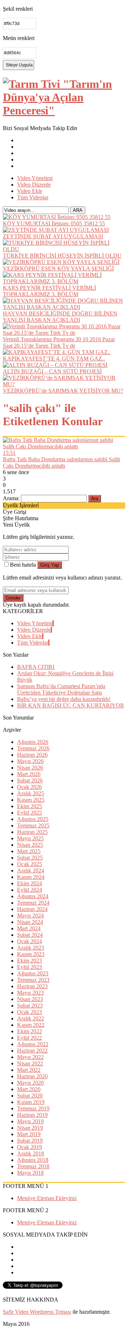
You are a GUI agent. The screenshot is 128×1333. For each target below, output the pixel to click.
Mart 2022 (29, 1070)
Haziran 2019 (32, 1115)
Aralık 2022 (30, 1018)
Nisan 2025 (30, 845)
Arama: (11, 498)
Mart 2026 (29, 774)
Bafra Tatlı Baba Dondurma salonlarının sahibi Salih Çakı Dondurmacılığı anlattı (61, 462)
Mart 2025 (29, 851)
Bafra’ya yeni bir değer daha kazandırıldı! (64, 699)
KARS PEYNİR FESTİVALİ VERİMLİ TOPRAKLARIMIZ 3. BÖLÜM (49, 291)
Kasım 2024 (30, 877)
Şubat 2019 (30, 1141)
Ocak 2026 (29, 787)
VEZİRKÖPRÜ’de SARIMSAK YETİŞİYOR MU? (63, 391)
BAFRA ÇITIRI (35, 667)
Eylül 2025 (29, 813)
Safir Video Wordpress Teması (37, 1312)
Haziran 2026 (32, 755)
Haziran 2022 (32, 1051)
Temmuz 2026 (33, 748)
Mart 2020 (29, 1089)
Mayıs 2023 (30, 993)
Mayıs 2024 (30, 915)
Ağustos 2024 (32, 896)
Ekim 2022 (29, 1031)
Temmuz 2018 (33, 1166)
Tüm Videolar (32, 197)
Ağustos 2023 (32, 973)
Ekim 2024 (29, 883)
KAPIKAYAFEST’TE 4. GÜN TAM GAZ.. (54, 358)
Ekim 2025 (29, 806)
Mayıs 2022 (30, 1057)
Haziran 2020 (32, 1076)
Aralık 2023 (30, 948)
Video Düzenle (34, 184)
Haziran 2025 (32, 832)
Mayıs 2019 (30, 1121)
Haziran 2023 (32, 986)
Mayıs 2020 (30, 1083)
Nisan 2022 (30, 1063)
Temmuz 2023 (33, 980)
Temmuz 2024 (33, 903)
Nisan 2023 (30, 999)
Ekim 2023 (29, 961)
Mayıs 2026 (30, 761)
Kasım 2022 (30, 1025)
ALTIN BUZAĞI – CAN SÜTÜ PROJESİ (52, 371)
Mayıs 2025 (30, 838)
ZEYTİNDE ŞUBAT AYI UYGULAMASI (53, 236)
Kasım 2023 (30, 954)
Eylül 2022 (29, 1038)
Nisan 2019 (30, 1128)
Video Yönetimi (35, 178)
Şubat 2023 (30, 1006)
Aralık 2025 (30, 793)
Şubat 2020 (30, 1096)
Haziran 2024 (32, 909)
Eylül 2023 (29, 967)
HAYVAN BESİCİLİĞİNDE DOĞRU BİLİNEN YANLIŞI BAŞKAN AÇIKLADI (60, 316)
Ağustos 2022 (32, 1044)
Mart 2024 (29, 928)
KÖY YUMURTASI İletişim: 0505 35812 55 (54, 223)
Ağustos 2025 (32, 819)
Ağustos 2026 (32, 742)
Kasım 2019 (30, 1102)
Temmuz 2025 (33, 825)
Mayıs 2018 (30, 1173)
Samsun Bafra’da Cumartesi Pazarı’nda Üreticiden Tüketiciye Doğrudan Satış (61, 689)
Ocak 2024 (29, 941)
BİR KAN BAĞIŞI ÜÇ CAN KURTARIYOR (70, 705)
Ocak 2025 (29, 864)
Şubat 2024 (30, 935)
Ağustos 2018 (32, 1160)
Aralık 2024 (30, 870)
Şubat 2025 (30, 858)
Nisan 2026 (30, 768)
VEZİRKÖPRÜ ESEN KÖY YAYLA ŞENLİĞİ (58, 268)
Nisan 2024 (30, 922)
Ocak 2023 (29, 1012)
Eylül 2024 (29, 890)
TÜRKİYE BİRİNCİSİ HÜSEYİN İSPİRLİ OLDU (62, 256)
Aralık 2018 (30, 1153)
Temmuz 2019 (33, 1108)
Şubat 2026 (30, 780)
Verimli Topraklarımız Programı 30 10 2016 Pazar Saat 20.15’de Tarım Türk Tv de (59, 342)
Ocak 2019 (29, 1147)
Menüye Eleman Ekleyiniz (47, 1198)
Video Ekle (29, 191)
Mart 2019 (29, 1134)
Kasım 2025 (30, 800)
